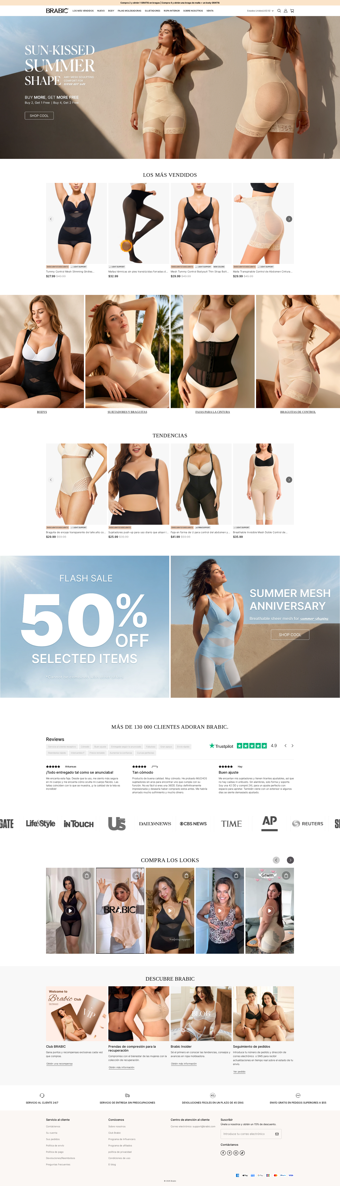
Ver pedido (239, 1071)
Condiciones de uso (119, 1158)
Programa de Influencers (121, 1139)
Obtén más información (121, 1067)
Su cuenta (51, 1132)
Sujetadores (152, 10)
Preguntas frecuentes (58, 1164)
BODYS (42, 411)
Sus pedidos (53, 1139)
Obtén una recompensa (59, 1063)
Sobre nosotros (193, 10)
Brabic (173, 1181)
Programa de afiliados (120, 1145)
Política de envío (55, 1145)
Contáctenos (53, 1126)
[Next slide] (289, 219)
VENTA (209, 10)
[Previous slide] (51, 219)
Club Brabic (114, 1132)
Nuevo (101, 10)
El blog (112, 1164)
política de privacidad (120, 1151)
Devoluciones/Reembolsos (60, 1158)
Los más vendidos (83, 10)
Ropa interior (172, 10)
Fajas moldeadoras (129, 10)
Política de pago (55, 1151)
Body (111, 10)
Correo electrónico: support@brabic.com (193, 1126)
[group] (83, 778)
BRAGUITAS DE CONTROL (298, 411)
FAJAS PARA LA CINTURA (213, 411)
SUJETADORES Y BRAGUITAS (127, 411)
